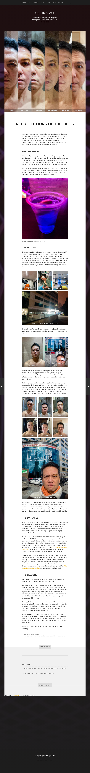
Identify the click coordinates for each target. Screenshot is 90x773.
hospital (42, 636)
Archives (60, 2)
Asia (24, 636)
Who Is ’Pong (26, 2)
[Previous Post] (2, 386)
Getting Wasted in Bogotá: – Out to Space (39, 673)
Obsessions (38, 2)
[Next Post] (88, 386)
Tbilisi (53, 636)
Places (50, 2)
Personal (33, 634)
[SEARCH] (70, 3)
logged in (17, 695)
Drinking (26, 634)
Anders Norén (48, 760)
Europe (29, 636)
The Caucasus (60, 636)
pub (48, 636)
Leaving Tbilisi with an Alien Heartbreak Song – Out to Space (45, 668)
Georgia (35, 636)
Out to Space (45, 12)
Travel (38, 634)
